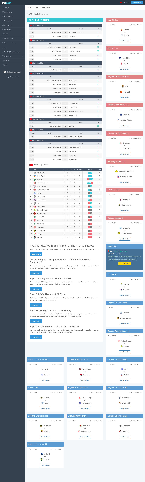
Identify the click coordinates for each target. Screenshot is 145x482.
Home (29, 7)
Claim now (124, 263)
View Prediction (124, 41)
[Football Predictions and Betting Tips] (6, 2)
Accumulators (136, 3)
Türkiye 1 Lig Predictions (41, 7)
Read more (35, 254)
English (124, 2)
